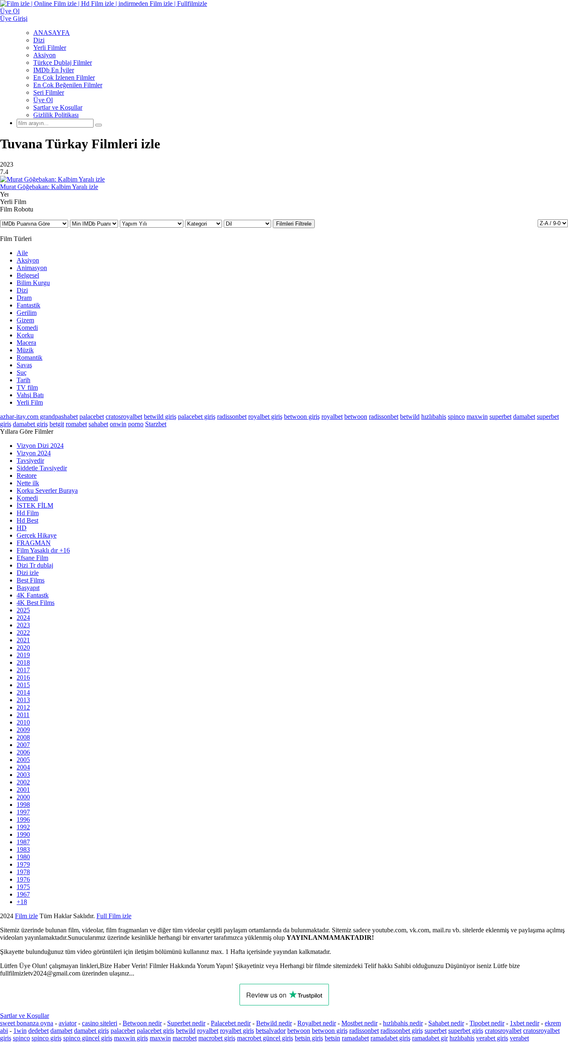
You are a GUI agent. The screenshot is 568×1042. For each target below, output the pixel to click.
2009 (23, 729)
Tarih (23, 379)
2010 (23, 722)
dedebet (38, 1030)
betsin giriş (309, 1038)
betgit (56, 424)
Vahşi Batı (30, 394)
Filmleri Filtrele (293, 224)
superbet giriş (465, 1030)
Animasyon (32, 267)
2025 (23, 610)
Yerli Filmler (49, 47)
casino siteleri (99, 1023)
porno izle (30, 915)
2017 (23, 669)
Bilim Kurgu (33, 282)
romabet (76, 424)
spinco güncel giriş (87, 1038)
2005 (23, 759)
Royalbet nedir (316, 1023)
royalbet (332, 416)
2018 (23, 662)
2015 (23, 684)
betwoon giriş (302, 416)
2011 (23, 714)
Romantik (29, 357)
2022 (23, 632)
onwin (118, 424)
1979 (23, 864)
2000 (23, 797)
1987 (23, 841)
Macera (26, 342)
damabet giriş (30, 424)
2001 (23, 789)
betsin (332, 1038)
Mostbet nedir (359, 1023)
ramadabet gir (430, 1038)
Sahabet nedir (446, 1023)
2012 (23, 707)
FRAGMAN (34, 542)
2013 (23, 699)
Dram (24, 297)
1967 (23, 894)
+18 (22, 901)
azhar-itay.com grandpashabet (39, 416)
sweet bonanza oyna (26, 1023)
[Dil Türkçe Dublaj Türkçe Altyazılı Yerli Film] (248, 223)
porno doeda (61, 915)
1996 (23, 819)
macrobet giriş (216, 1038)
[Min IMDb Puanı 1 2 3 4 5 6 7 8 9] (95, 223)
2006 (23, 752)
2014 (23, 692)
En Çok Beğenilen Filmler (67, 84)
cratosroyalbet (124, 416)
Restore (27, 475)
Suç (22, 372)
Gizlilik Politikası (56, 114)
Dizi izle (28, 572)
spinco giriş (47, 1038)
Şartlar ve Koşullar (57, 107)
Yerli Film (30, 402)
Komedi (27, 327)
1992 (23, 827)
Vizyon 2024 (34, 453)
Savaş (24, 365)
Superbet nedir (186, 1023)
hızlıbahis (433, 416)
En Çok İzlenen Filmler (64, 77)
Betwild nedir (274, 1023)
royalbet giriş (265, 416)
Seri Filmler (48, 92)
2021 (23, 640)
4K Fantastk (33, 595)
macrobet (185, 1038)
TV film (27, 387)
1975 (23, 886)
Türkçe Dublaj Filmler (62, 62)
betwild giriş (160, 416)
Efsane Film (32, 557)
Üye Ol (43, 99)
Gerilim (27, 312)
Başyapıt (28, 587)
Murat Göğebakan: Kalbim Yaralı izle (49, 186)
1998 (23, 804)
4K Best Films (35, 602)
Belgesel (28, 275)
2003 (23, 774)
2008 (23, 737)
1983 (23, 849)
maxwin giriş (131, 1038)
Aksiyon (44, 55)
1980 (23, 856)
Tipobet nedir (486, 1023)
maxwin (477, 416)
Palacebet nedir (231, 1023)
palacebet (91, 416)
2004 (23, 767)
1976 (23, 879)
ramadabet (355, 1038)
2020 (23, 647)
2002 (23, 782)
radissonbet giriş (401, 1030)
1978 (23, 871)
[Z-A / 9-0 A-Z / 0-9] (553, 223)
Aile (22, 252)
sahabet (98, 424)
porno (135, 424)
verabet (519, 1038)
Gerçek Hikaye (37, 535)
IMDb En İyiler (53, 70)
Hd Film (28, 512)
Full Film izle (113, 915)
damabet (524, 416)
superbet (500, 416)
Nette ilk (28, 483)
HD (22, 527)
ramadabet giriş (390, 1038)
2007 (23, 744)
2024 (23, 617)
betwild (410, 416)
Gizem (25, 320)
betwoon (355, 416)
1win (20, 1030)
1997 (23, 812)
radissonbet (232, 416)
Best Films (30, 580)
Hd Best (27, 520)
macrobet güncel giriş (265, 1038)
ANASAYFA (51, 32)
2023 (23, 625)
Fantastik (28, 305)
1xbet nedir (524, 1023)
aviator (68, 1023)
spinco (456, 416)
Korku (25, 335)
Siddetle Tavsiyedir (42, 468)
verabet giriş (492, 1038)
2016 (23, 677)
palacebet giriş (196, 416)
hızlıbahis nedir (403, 1023)
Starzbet (155, 424)
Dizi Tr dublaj (35, 565)
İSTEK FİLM (35, 505)
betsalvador (271, 1030)
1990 (23, 834)
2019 (23, 655)
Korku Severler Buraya (47, 490)
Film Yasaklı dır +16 (43, 550)
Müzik (25, 350)
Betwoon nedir (142, 1023)
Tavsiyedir (30, 460)
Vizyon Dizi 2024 (40, 445)
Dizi (38, 40)
